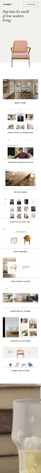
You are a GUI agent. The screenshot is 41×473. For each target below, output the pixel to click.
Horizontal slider (20, 311)
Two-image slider (20, 281)
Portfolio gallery (20, 222)
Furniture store (20, 371)
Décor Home (20, 192)
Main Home (20, 103)
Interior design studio (20, 162)
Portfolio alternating (20, 133)
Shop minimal (20, 252)
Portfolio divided (20, 341)
